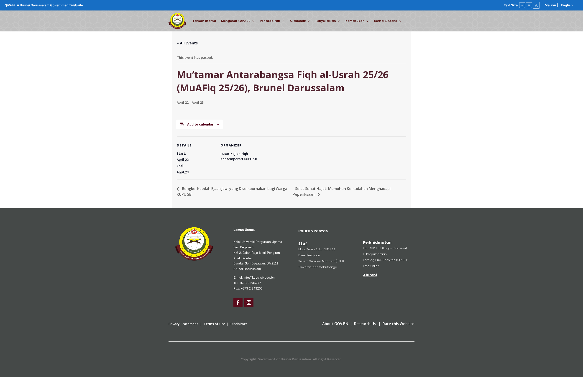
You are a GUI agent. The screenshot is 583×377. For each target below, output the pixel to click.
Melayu (550, 5)
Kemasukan (355, 21)
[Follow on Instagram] (248, 302)
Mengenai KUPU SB (235, 21)
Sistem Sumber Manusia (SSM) (321, 261)
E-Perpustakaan (375, 254)
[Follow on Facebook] (238, 302)
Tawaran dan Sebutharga (317, 267)
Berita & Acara (385, 21)
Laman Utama (204, 21)
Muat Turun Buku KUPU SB (316, 249)
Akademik (298, 21)
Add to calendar (200, 124)
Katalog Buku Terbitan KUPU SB (385, 260)
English (567, 5)
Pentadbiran (270, 21)
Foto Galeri (371, 266)
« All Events (187, 43)
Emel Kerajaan (309, 255)
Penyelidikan (325, 21)
